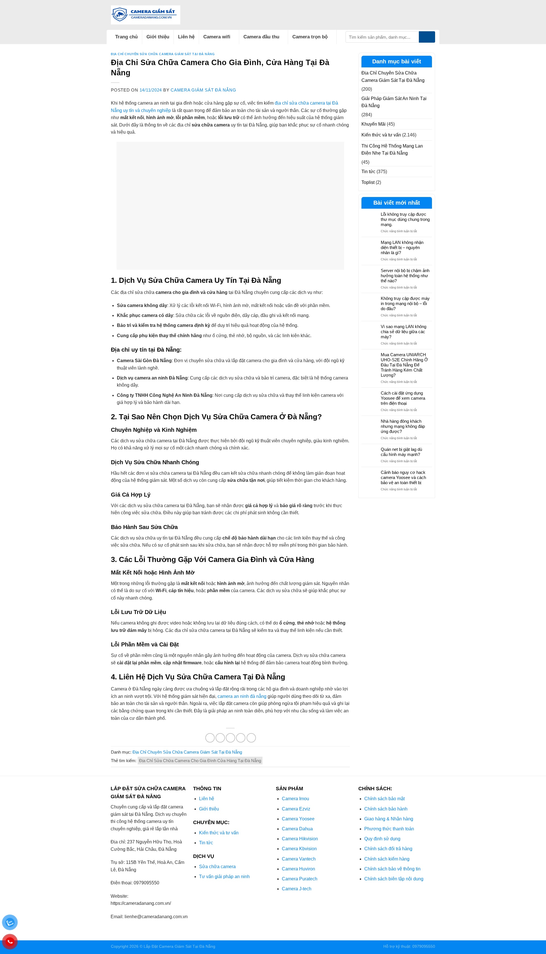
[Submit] (427, 37)
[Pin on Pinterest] (240, 738)
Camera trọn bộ (310, 37)
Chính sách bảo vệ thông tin (392, 868)
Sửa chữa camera (217, 866)
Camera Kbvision (299, 848)
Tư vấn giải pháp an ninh (224, 876)
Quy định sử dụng (382, 838)
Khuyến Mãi (373, 124)
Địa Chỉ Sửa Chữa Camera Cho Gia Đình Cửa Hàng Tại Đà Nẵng (200, 760)
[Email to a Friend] (230, 738)
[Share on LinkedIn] (251, 738)
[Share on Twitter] (220, 738)
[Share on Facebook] (210, 738)
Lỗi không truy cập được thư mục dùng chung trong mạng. (405, 219)
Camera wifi (216, 37)
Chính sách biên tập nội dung (393, 878)
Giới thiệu (157, 37)
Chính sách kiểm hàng (387, 858)
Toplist (368, 182)
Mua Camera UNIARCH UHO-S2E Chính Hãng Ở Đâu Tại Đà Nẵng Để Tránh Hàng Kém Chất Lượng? (404, 365)
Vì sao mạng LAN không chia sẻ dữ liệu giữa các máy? (403, 331)
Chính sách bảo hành (386, 808)
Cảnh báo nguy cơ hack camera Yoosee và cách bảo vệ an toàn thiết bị (403, 477)
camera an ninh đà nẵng (242, 696)
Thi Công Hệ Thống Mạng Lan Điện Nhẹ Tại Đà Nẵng (392, 150)
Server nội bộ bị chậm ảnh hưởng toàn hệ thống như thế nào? (405, 275)
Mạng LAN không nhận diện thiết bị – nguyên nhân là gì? (402, 247)
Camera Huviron (298, 868)
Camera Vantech (299, 858)
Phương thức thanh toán (389, 828)
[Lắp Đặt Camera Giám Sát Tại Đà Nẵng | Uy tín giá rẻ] (145, 15)
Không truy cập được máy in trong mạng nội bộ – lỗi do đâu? (405, 303)
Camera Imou (295, 798)
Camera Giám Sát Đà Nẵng (203, 90)
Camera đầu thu (261, 37)
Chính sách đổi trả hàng (388, 848)
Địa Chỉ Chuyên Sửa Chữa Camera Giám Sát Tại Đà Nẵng (163, 54)
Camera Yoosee (298, 818)
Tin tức (368, 171)
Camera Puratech (299, 878)
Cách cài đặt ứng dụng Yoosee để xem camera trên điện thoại (403, 398)
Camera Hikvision (300, 838)
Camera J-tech (296, 888)
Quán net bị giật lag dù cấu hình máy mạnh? (401, 452)
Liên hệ (186, 37)
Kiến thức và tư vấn (381, 134)
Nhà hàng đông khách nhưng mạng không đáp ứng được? (403, 426)
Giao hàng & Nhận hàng (388, 818)
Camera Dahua (297, 828)
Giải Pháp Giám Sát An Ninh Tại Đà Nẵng (394, 102)
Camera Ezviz (296, 808)
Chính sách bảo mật (384, 798)
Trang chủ (126, 37)
